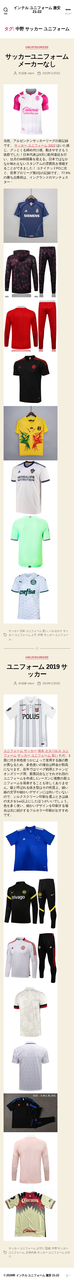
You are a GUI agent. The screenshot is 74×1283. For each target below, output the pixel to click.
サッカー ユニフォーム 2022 (35, 145)
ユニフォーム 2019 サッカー (37, 670)
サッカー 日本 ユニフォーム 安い (28, 630)
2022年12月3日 (51, 73)
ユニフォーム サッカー (20, 751)
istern (31, 73)
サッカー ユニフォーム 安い (37, 755)
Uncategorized (37, 47)
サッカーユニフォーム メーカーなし (37, 60)
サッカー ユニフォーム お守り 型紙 (29, 1248)
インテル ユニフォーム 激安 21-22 (37, 9)
